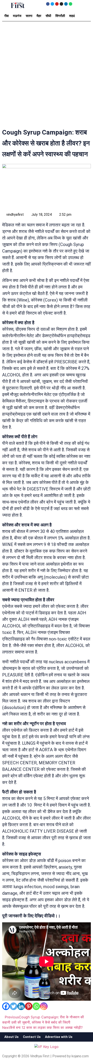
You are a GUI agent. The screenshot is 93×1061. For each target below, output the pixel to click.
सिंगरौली (60, 16)
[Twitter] (52, 4)
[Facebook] (48, 4)
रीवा (6, 16)
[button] (6, 5)
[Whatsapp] (70, 4)
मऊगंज (17, 16)
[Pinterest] (28, 1006)
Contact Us (32, 1037)
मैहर (39, 16)
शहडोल (73, 16)
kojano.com (80, 1056)
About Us (11, 1037)
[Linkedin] (66, 4)
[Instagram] (61, 4)
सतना (29, 16)
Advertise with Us (58, 1037)
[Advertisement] (46, 76)
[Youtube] (57, 4)
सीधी (48, 16)
